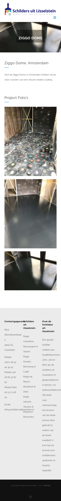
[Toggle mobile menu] (55, 17)
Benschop (28, 366)
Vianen (26, 351)
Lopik (26, 371)
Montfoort (28, 386)
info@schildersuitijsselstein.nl (19, 409)
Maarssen (28, 411)
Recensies (28, 417)
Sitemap (47, 486)
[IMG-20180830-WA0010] (30, 107)
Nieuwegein (29, 346)
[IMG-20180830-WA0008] (30, 252)
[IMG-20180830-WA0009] (30, 180)
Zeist (25, 391)
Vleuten (27, 406)
